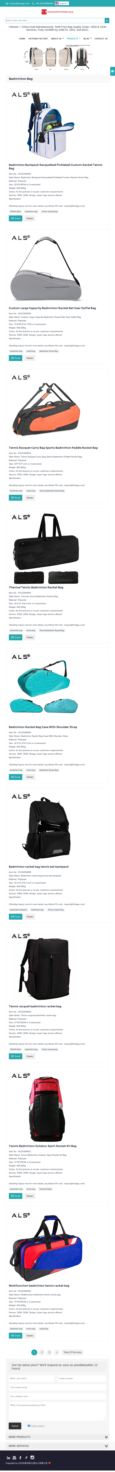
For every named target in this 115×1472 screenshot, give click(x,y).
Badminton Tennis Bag (49, 351)
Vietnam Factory (38, 39)
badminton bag (31, 212)
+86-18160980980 (44, 3)
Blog (86, 39)
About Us (56, 39)
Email (15, 218)
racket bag (31, 351)
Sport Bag (38, 58)
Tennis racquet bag (49, 212)
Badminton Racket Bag (49, 770)
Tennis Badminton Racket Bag (52, 491)
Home (22, 39)
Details (30, 218)
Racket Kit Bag (46, 1189)
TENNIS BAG (15, 212)
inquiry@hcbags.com (20, 3)
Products (72, 39)
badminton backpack (18, 910)
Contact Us (101, 39)
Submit (15, 1426)
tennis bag (31, 491)
